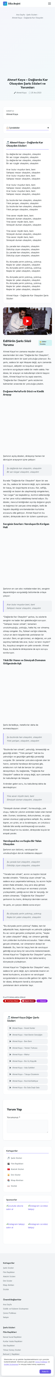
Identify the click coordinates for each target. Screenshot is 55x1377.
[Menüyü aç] (49, 3)
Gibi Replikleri (9, 1345)
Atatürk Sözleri (15, 1169)
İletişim (6, 1317)
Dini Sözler (13, 1174)
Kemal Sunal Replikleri (12, 1337)
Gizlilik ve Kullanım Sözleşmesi (15, 1309)
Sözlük (12, 1186)
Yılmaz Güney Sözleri (12, 1350)
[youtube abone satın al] (16, 1213)
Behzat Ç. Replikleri (11, 1354)
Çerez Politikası (9, 1313)
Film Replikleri (15, 1163)
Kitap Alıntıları (15, 1180)
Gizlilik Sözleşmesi (11, 1364)
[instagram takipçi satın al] (16, 1231)
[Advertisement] (27, 48)
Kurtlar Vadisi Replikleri (12, 1341)
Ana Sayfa (20, 15)
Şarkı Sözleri (31, 15)
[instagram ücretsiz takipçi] (38, 1213)
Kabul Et (45, 1372)
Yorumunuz (13, 1117)
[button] (27, 321)
